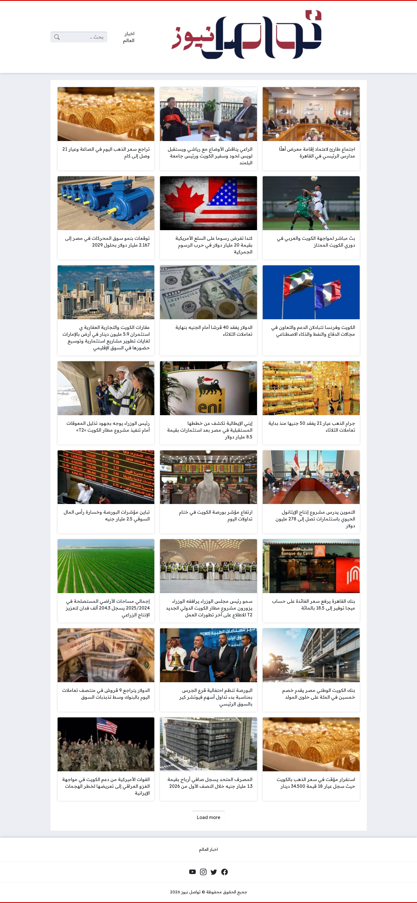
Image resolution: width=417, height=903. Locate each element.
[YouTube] (192, 872)
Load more (208, 817)
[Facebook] (224, 872)
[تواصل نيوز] (255, 37)
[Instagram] (203, 872)
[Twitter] (213, 872)
